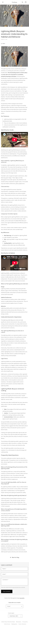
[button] (2, 2)
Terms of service (7, 624)
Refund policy (18, 621)
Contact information (22, 624)
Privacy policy (25, 621)
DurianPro (22, 598)
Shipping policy (14, 624)
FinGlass (5, 621)
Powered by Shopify (11, 621)
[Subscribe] (21, 606)
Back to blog (15, 557)
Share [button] (3, 43)
